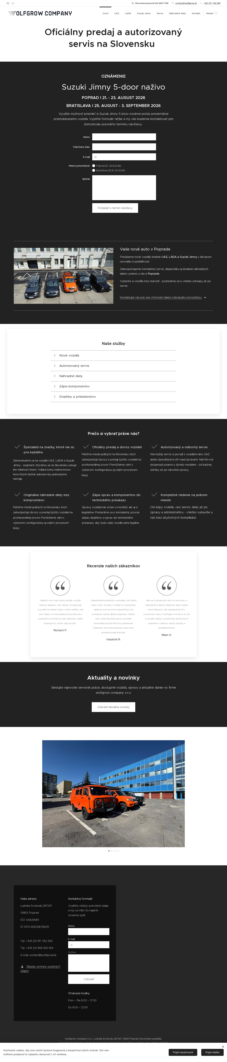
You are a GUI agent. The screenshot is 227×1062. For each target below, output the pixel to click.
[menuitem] (105, 13)
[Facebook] (8, 3)
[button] (211, 13)
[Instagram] (13, 3)
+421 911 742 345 (212, 3)
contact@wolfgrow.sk (186, 3)
